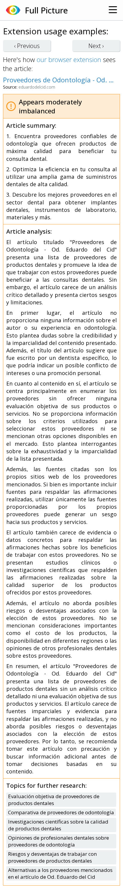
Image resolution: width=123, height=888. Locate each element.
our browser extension (69, 59)
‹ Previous (27, 46)
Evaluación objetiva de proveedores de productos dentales (53, 800)
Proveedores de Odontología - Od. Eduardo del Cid (58, 79)
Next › (96, 46)
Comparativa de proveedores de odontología (61, 812)
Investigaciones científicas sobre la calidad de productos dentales (58, 825)
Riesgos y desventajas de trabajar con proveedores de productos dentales (52, 857)
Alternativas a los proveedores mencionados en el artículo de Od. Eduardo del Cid (60, 873)
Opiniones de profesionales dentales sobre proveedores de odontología (58, 841)
